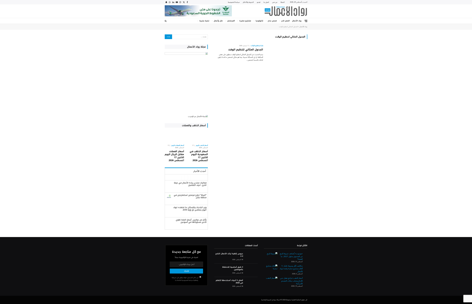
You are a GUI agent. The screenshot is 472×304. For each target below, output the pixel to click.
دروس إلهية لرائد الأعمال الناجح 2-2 (229, 255)
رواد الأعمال (297, 20)
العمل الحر (285, 20)
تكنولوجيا (259, 20)
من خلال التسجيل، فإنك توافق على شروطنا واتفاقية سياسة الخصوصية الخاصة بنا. (185, 279)
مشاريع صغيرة (245, 20)
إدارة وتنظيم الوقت (257, 46)
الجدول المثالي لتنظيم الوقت (245, 49)
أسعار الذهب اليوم (202, 145)
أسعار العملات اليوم (177, 145)
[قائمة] (306, 21)
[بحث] (166, 21)
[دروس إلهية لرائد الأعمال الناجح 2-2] (251, 257)
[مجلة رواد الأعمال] (285, 11)
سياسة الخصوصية (234, 2)
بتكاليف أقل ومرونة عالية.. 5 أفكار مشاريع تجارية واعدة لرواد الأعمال (291, 268)
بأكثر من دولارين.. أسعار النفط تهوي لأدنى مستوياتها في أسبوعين (191, 221)
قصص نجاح (272, 20)
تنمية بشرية (204, 20)
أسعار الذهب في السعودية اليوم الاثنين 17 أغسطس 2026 (199, 156)
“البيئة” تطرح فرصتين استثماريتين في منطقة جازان (190, 196)
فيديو (258, 2)
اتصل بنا (266, 2)
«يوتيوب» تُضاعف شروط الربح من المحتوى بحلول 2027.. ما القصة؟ (291, 256)
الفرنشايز (231, 20)
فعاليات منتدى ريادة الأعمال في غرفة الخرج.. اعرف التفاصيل (190, 184)
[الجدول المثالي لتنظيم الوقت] (286, 57)
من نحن (274, 2)
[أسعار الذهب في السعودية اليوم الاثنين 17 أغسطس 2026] (198, 136)
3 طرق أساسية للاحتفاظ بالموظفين (232, 268)
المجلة (282, 2)
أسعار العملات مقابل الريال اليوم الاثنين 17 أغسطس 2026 (174, 156)
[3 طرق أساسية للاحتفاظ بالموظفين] (251, 270)
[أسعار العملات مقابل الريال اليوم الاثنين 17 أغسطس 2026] (174, 136)
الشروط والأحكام (248, 2)
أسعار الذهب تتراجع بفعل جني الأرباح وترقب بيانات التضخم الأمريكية (291, 281)
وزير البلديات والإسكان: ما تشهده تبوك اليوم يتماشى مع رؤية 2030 (189, 208)
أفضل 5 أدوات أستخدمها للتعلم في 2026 (229, 281)
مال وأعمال (218, 20)
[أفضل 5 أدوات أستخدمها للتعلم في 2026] (251, 283)
